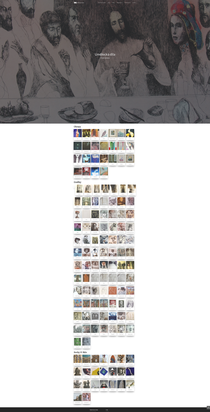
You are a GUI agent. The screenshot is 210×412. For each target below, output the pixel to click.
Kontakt (107, 411)
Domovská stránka (102, 2)
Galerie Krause (80, 2)
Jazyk (134, 2)
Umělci (113, 2)
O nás (109, 2)
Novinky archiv (128, 2)
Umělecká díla (119, 2)
